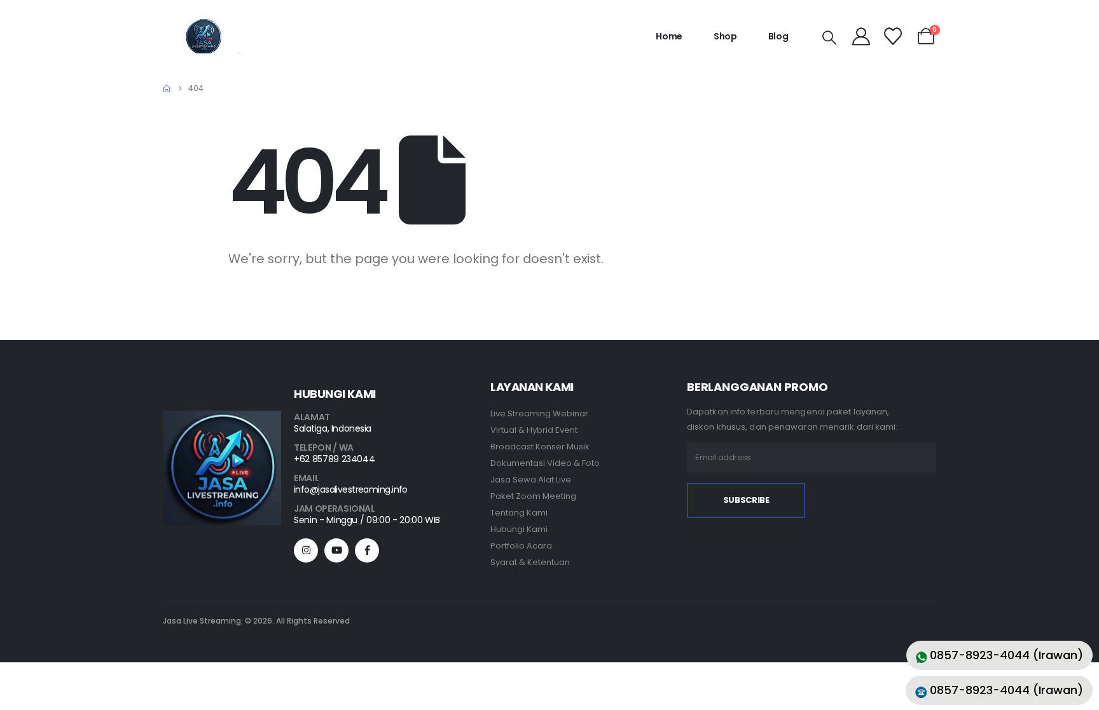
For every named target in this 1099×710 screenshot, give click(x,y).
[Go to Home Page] (166, 88)
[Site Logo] (203, 36)
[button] (829, 38)
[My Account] (862, 36)
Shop (725, 36)
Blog (778, 36)
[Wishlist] (893, 36)
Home (669, 36)
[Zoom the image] (222, 418)
